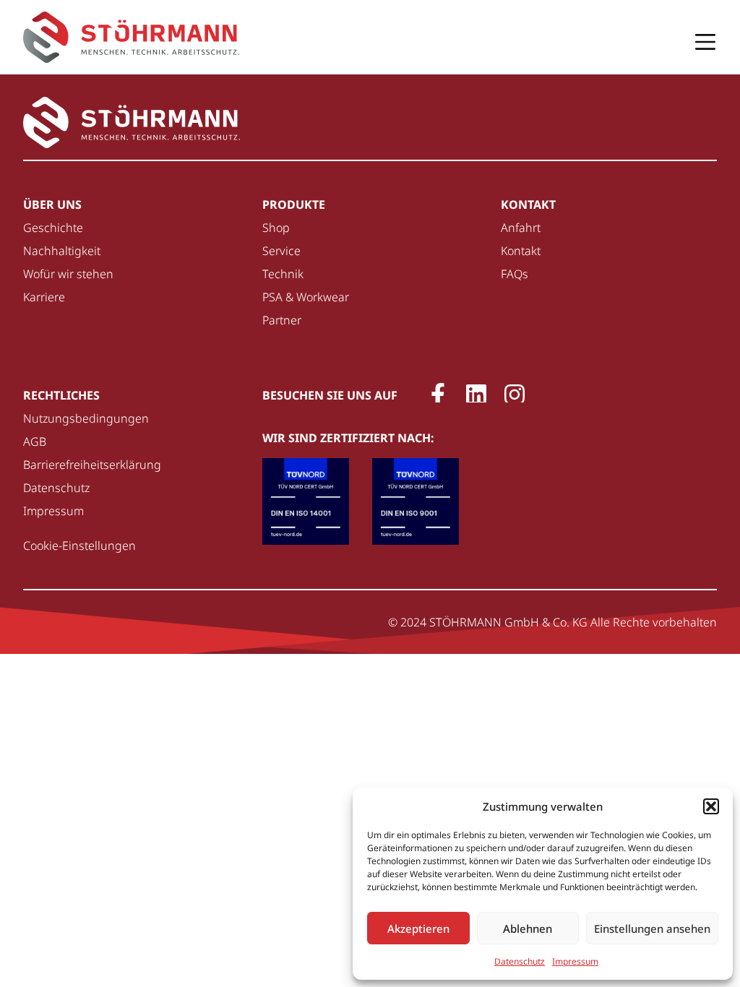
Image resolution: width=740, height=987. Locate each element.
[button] (711, 806)
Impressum (575, 961)
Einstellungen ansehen (652, 928)
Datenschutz (519, 961)
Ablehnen (527, 928)
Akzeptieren (418, 928)
